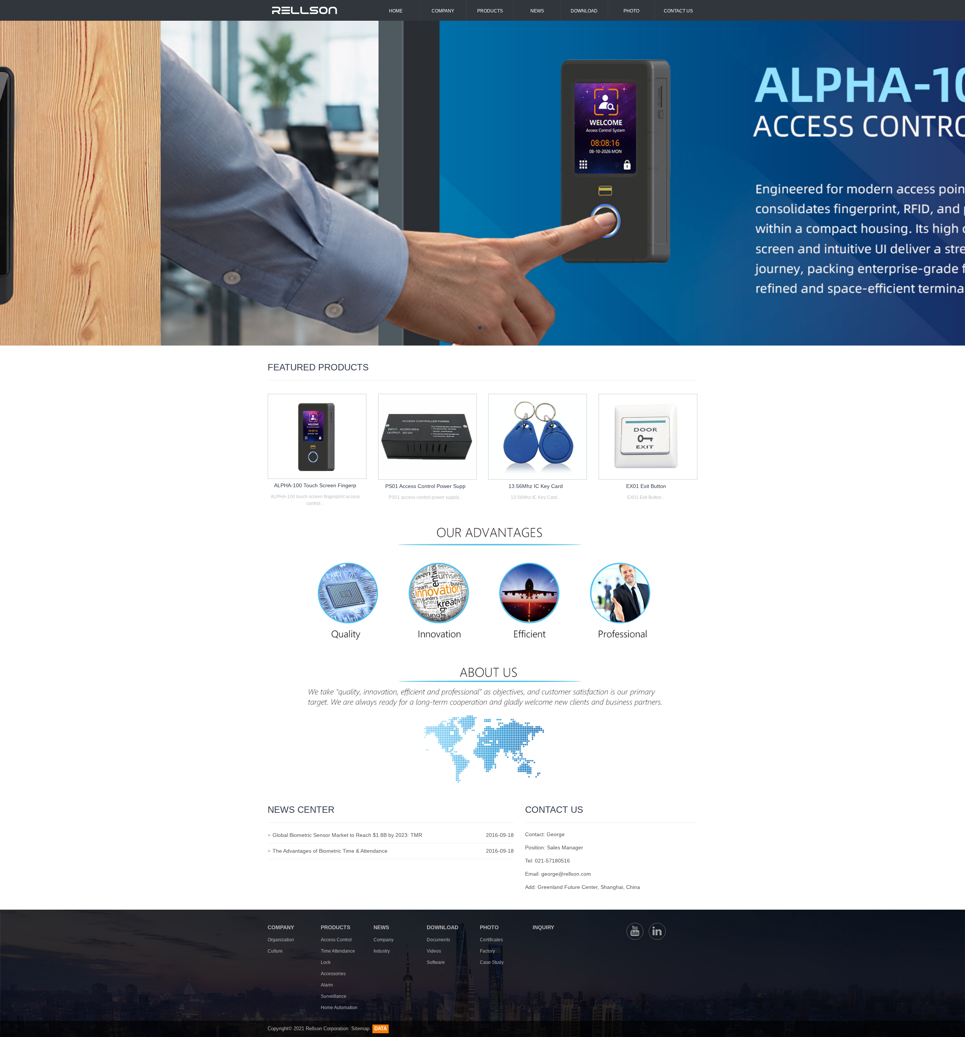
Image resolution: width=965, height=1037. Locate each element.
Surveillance (333, 996)
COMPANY (281, 927)
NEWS (381, 927)
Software (436, 962)
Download (584, 11)
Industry (382, 951)
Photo (631, 11)
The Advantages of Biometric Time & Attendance (330, 851)
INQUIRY (543, 927)
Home (396, 11)
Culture (275, 951)
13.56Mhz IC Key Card (536, 486)
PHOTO (489, 927)
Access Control (336, 939)
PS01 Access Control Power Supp (425, 486)
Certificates (491, 939)
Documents (438, 939)
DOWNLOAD (442, 927)
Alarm (327, 985)
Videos (434, 951)
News (537, 11)
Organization (281, 939)
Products (490, 11)
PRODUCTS (335, 927)
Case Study (492, 962)
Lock (326, 962)
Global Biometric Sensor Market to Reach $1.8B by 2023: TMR (347, 835)
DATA (380, 1028)
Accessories (333, 973)
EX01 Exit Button (646, 486)
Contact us (678, 11)
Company (443, 11)
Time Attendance (338, 951)
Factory (487, 951)
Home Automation (339, 1007)
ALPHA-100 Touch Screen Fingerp (315, 485)
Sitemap (361, 1028)
